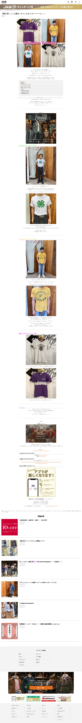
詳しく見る (41, 688)
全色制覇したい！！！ (24, 83)
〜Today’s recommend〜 (26, 603)
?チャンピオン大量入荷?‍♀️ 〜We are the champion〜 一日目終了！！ (40, 562)
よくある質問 (29, 708)
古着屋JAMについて (14, 708)
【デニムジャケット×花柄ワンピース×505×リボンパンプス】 (38, 582)
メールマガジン (21, 664)
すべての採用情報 (59, 708)
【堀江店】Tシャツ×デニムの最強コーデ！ (32, 541)
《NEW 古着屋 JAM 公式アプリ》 (25, 93)
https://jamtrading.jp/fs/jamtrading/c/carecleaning (41, 450)
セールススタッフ (59, 719)
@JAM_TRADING (42, 456)
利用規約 (28, 716)
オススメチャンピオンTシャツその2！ (26, 86)
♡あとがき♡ (22, 89)
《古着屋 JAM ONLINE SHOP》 (25, 92)
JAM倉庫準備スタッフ (60, 716)
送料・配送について (14, 716)
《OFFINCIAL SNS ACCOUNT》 (25, 90)
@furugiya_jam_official (43, 455)
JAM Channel (21, 662)
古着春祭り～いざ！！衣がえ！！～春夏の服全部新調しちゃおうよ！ (40, 624)
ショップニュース (22, 659)
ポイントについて (44, 716)
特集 (19, 654)
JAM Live (38, 662)
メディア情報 (38, 656)
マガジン (20, 656)
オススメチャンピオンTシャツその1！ (26, 84)
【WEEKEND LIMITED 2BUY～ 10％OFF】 (33, 520)
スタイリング (38, 654)
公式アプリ (38, 659)
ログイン (43, 708)
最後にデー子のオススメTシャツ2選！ (26, 87)
